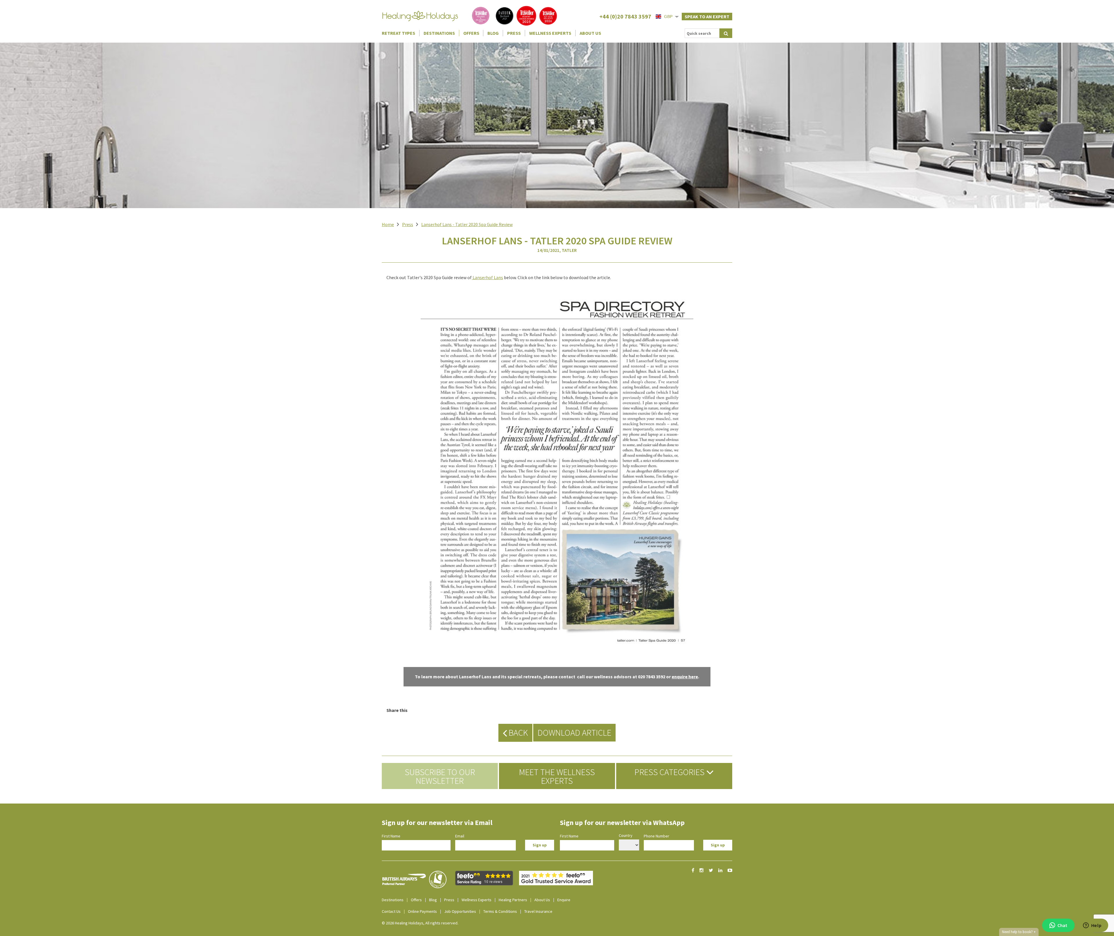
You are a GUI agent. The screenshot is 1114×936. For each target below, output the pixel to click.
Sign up (540, 845)
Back (517, 732)
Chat (1062, 925)
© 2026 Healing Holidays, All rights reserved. (420, 923)
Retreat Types (398, 33)
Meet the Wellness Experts (557, 776)
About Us (590, 33)
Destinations (439, 33)
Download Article (574, 732)
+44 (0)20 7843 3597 (625, 16)
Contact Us (391, 911)
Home (388, 224)
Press (514, 33)
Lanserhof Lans (488, 277)
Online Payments (422, 911)
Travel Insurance (538, 911)
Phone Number (656, 836)
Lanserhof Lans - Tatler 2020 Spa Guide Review (467, 224)
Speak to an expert (707, 16)
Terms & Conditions (500, 911)
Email (459, 836)
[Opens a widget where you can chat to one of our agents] (1092, 926)
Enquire (563, 899)
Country (625, 835)
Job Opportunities (460, 911)
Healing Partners (513, 899)
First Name (391, 836)
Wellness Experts (550, 33)
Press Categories (670, 771)
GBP (668, 16)
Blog (493, 33)
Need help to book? (1019, 931)
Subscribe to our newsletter (440, 776)
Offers (471, 33)
